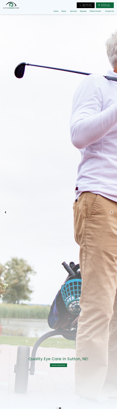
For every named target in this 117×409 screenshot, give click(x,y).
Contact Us (109, 11)
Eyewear (83, 11)
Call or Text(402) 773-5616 (87, 5)
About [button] (63, 11)
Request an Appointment (58, 365)
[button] (57, 408)
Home (56, 11)
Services (73, 11)
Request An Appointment (106, 5)
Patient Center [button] (95, 11)
